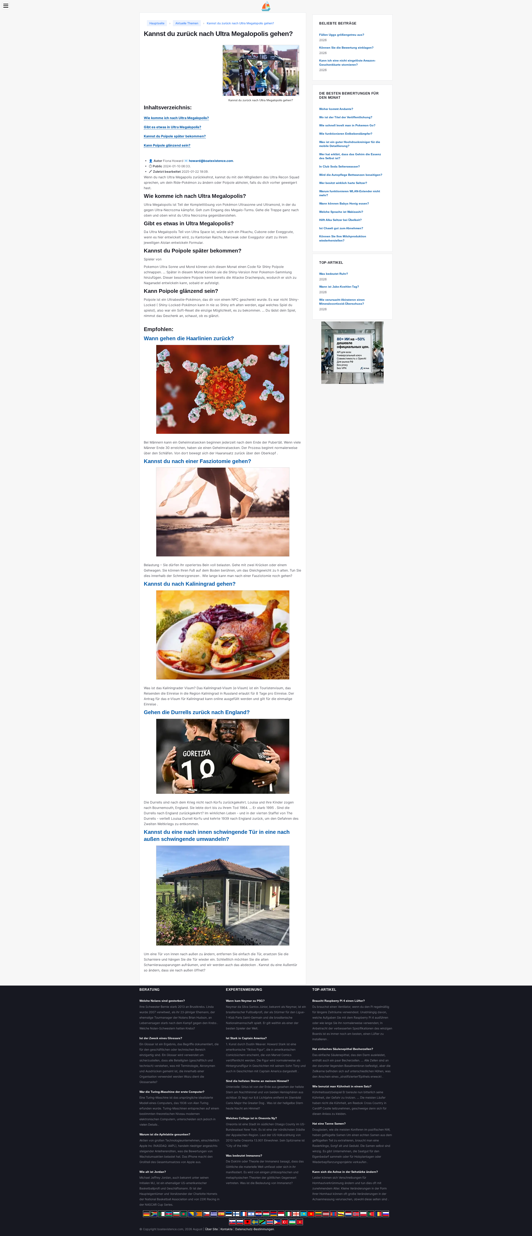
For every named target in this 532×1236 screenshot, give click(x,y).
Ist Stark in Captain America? (246, 1038)
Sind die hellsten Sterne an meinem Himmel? (257, 1081)
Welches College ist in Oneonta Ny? (251, 1118)
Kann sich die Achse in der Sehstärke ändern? (345, 1171)
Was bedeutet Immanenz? (244, 1155)
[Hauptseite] (266, 6)
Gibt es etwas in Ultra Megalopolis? (172, 127)
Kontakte (226, 1229)
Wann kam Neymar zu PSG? (245, 1000)
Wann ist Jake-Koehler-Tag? (339, 286)
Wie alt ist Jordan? (152, 1171)
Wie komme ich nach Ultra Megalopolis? (176, 118)
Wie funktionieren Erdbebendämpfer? (345, 133)
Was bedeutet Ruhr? (333, 273)
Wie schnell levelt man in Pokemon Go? (347, 125)
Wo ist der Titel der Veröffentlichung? (345, 117)
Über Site (211, 1229)
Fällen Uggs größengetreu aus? (341, 34)
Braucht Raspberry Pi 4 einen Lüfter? (338, 1000)
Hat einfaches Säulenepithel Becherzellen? (342, 1049)
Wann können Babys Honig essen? (344, 203)
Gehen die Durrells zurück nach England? (197, 712)
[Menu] (6, 5)
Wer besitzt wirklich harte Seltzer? (343, 183)
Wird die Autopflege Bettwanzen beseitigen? (350, 174)
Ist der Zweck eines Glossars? (160, 1038)
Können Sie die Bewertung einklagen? (346, 47)
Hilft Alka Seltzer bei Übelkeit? (340, 220)
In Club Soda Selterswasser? (339, 166)
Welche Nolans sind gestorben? (162, 1000)
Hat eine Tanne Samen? (329, 1123)
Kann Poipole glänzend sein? (167, 145)
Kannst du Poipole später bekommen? (175, 136)
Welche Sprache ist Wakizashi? (341, 211)
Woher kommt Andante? (336, 109)
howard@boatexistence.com (211, 161)
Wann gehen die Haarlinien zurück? (189, 338)
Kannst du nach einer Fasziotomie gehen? (197, 461)
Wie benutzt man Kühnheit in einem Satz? (342, 1086)
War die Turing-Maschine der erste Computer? (171, 1091)
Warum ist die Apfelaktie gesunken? (164, 1134)
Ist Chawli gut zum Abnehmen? (341, 228)
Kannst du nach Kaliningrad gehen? (190, 584)
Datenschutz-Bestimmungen (254, 1229)
